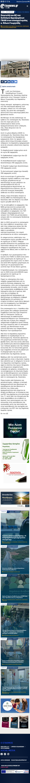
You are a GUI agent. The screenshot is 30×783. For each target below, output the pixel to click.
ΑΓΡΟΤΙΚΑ (5, 599)
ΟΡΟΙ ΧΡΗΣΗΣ (5, 760)
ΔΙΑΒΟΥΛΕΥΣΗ (24, 599)
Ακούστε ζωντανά (22, 1)
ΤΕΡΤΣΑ (24, 692)
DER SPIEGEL (4, 693)
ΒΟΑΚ (19, 571)
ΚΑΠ (6, 600)
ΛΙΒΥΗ (12, 692)
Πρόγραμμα (5, 748)
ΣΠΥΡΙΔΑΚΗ (5, 664)
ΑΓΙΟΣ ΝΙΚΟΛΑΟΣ (15, 635)
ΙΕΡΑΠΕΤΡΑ (3, 511)
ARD (8, 693)
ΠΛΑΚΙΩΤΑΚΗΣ (6, 635)
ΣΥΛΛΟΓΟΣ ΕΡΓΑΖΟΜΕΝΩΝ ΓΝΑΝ (8, 27)
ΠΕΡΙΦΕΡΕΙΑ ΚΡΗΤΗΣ (11, 599)
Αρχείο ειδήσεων (17, 746)
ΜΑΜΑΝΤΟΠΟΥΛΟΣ (7, 692)
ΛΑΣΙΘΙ (4, 571)
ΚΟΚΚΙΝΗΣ (10, 664)
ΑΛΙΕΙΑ (3, 600)
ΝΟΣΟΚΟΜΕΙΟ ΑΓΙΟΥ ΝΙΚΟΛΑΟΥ (9, 26)
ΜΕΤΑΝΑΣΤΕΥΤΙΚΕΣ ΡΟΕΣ (18, 692)
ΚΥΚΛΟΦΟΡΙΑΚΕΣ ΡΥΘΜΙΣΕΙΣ (11, 571)
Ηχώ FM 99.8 (5, 746)
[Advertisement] (15, 45)
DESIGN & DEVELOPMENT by (10, 766)
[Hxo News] (9, 6)
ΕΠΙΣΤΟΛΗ (19, 26)
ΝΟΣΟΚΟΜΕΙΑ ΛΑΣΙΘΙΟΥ (17, 664)
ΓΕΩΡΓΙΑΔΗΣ (26, 26)
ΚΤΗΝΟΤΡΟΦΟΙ (19, 599)
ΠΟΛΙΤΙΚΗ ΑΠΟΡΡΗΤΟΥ (19, 760)
